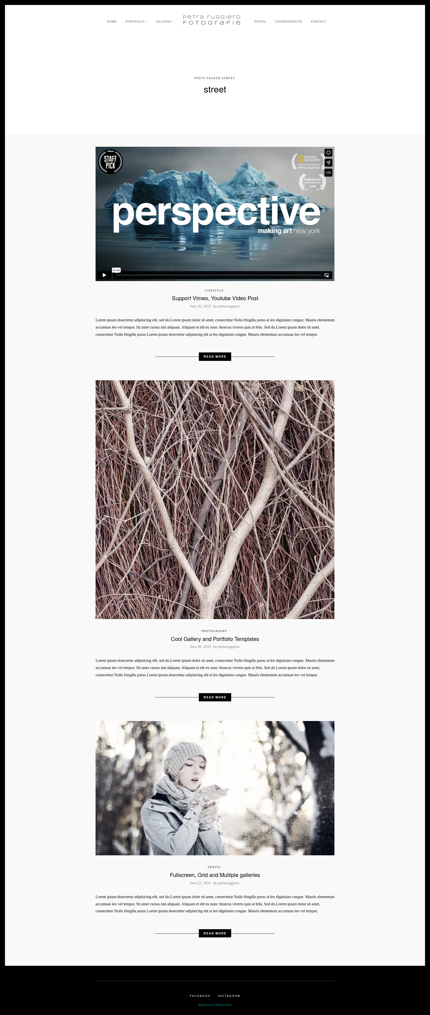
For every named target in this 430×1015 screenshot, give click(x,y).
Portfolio (135, 21)
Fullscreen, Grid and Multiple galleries (215, 874)
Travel (214, 867)
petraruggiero (229, 306)
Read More (215, 356)
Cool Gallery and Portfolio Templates (215, 638)
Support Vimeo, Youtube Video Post (215, 298)
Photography (214, 630)
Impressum (205, 1005)
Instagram (229, 996)
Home (112, 21)
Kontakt (319, 21)
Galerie (163, 21)
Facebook (200, 996)
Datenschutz (223, 1005)
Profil (260, 21)
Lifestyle (214, 290)
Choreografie (288, 21)
